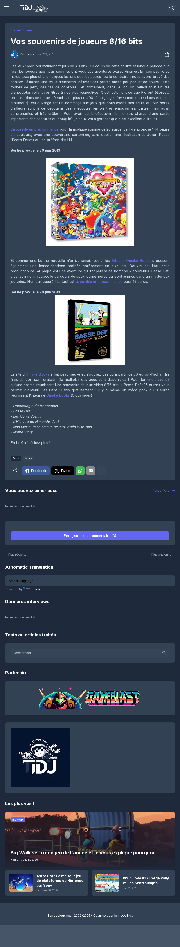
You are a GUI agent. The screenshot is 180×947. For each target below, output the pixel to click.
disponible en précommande (98, 281)
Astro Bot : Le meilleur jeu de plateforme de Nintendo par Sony (59, 881)
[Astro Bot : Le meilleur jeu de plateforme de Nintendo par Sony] (21, 883)
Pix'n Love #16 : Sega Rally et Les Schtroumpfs (146, 880)
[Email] (90, 470)
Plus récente (17, 554)
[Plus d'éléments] (101, 470)
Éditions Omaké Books (131, 260)
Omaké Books (37, 374)
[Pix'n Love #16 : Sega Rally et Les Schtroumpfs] (107, 883)
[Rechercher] (172, 8)
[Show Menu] (7, 8)
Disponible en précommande (34, 129)
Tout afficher (161, 490)
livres (29, 30)
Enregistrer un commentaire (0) (90, 536)
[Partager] (165, 54)
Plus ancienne (161, 554)
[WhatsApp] (80, 470)
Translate (37, 589)
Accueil (16, 30)
